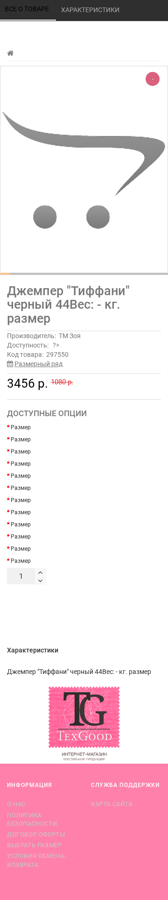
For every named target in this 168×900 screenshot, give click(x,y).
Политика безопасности (32, 819)
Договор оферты (36, 834)
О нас (16, 804)
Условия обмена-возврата (36, 860)
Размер (21, 427)
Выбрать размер (34, 845)
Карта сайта (112, 804)
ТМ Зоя (70, 336)
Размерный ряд (38, 364)
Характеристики (91, 10)
